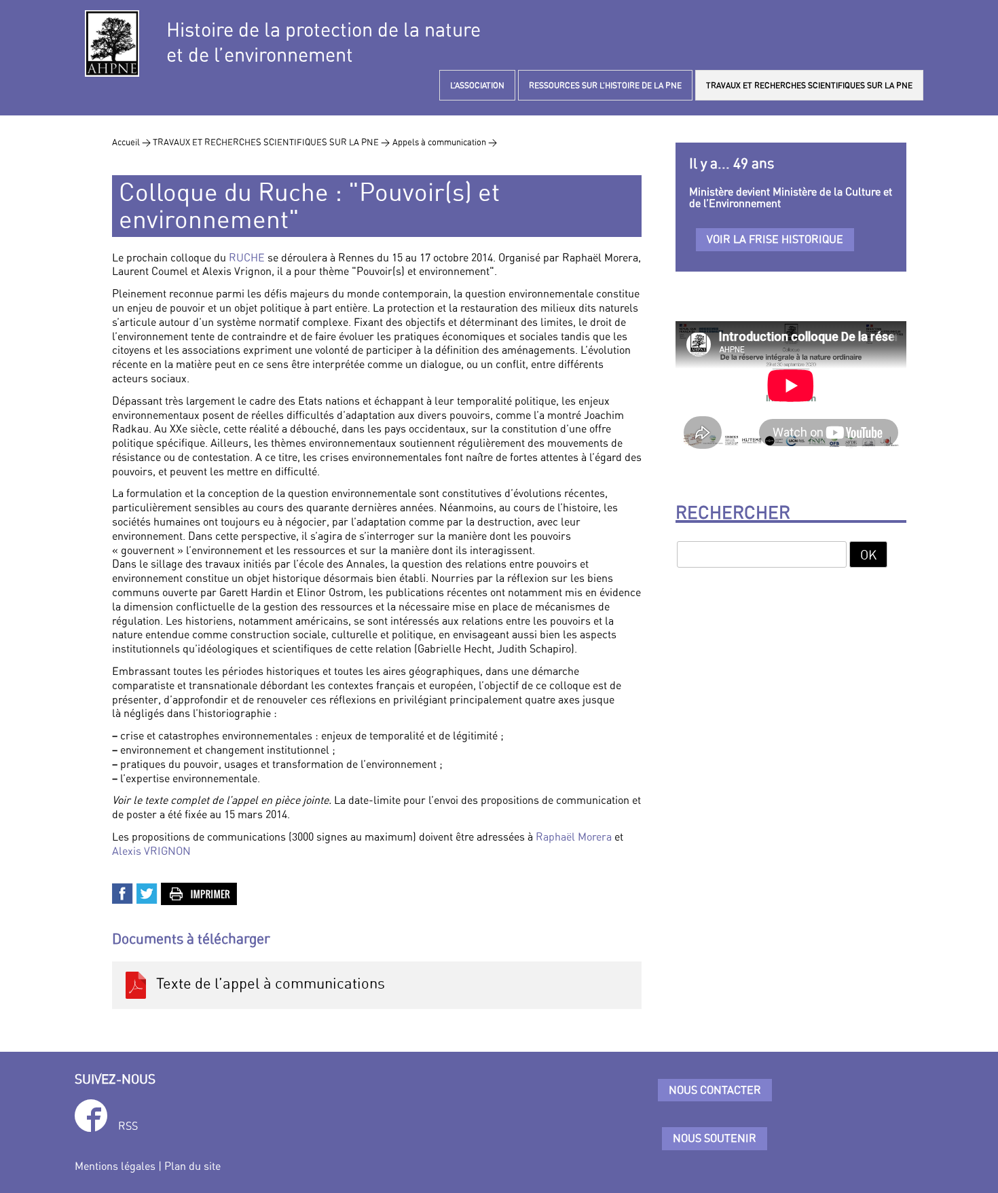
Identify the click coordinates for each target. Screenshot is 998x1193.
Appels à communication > (444, 141)
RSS (128, 1126)
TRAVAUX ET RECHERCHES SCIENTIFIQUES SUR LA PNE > (271, 141)
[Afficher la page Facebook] (91, 1118)
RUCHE (247, 257)
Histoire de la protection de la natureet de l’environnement (323, 42)
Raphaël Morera (574, 836)
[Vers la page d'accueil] (112, 43)
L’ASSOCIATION (477, 85)
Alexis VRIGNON (151, 851)
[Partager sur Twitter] (147, 892)
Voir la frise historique (775, 239)
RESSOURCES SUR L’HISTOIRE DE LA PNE (605, 85)
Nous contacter (715, 1090)
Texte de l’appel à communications (267, 983)
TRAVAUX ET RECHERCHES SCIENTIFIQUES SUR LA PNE (809, 85)
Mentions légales (115, 1166)
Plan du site (192, 1166)
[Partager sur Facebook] (123, 892)
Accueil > (132, 141)
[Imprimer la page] (199, 892)
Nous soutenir (714, 1138)
